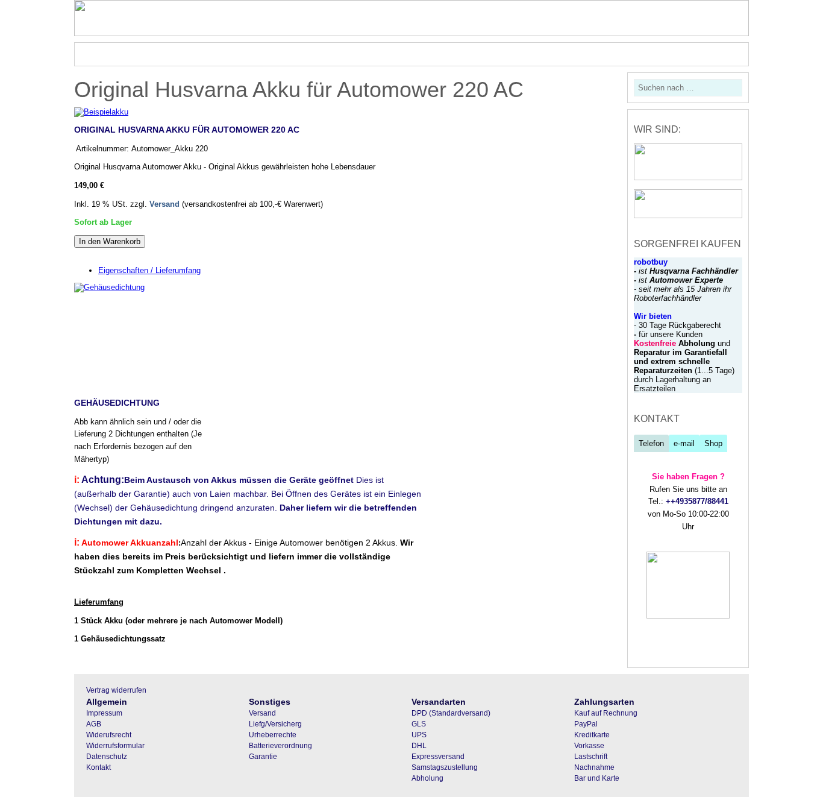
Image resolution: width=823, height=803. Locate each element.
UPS (419, 735)
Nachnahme (594, 767)
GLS (418, 724)
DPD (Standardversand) (450, 713)
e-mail (684, 443)
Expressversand (438, 756)
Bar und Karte (596, 778)
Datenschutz (106, 756)
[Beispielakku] (101, 111)
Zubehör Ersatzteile (376, 54)
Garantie (263, 756)
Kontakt (98, 767)
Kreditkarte (592, 735)
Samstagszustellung (444, 767)
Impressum (104, 713)
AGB (93, 724)
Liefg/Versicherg (275, 724)
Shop (713, 443)
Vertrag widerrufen (116, 690)
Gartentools (299, 54)
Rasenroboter (109, 54)
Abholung (427, 778)
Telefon (651, 443)
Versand (164, 204)
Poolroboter (173, 54)
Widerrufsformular (115, 746)
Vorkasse (589, 746)
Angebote (449, 54)
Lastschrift (590, 756)
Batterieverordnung (280, 746)
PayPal (586, 724)
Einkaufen (516, 54)
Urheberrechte (272, 735)
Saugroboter (236, 54)
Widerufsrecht (108, 735)
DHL (419, 746)
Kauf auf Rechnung (605, 713)
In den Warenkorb (109, 241)
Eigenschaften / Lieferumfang (149, 270)
